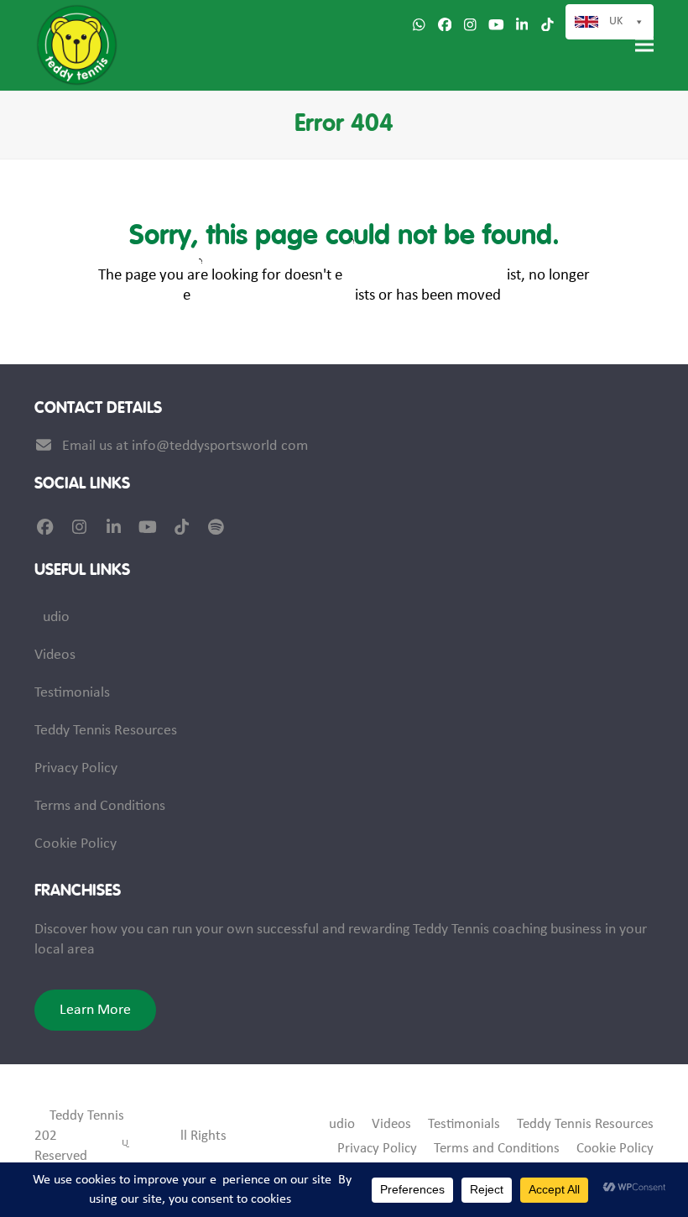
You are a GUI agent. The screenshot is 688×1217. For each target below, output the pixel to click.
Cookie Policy (75, 844)
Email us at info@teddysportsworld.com (185, 446)
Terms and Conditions (99, 806)
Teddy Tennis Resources (105, 731)
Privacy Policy (75, 768)
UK (616, 21)
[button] (644, 45)
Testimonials (72, 693)
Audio (52, 617)
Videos (55, 655)
